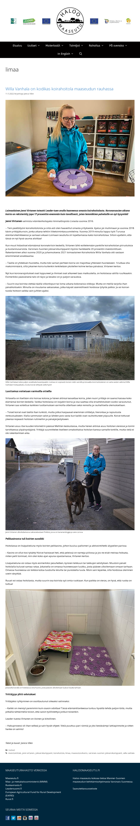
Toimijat (74, 45)
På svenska (116, 45)
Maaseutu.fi (11, 778)
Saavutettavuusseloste (85, 788)
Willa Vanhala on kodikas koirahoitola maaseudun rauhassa (59, 89)
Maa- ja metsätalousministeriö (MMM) (26, 781)
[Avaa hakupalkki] (80, 54)
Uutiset (32, 45)
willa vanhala (128, 753)
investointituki (14, 753)
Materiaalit (53, 45)
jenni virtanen (28, 753)
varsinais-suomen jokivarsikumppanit (105, 753)
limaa (67, 753)
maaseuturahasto (79, 753)
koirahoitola (59, 753)
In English (64, 53)
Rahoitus (94, 45)
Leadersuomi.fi (13, 788)
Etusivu (17, 45)
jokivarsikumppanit (43, 753)
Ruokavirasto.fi (13, 785)
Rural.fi (9, 799)
